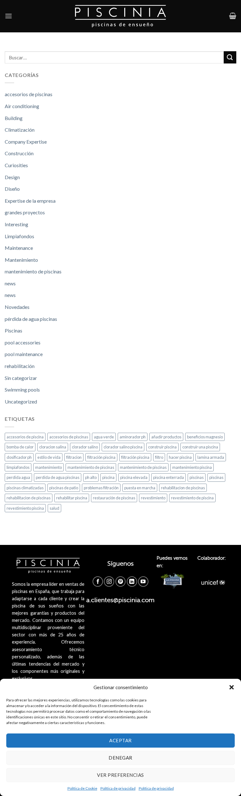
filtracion (74, 457)
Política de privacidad (118, 788)
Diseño (12, 189)
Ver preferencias (120, 775)
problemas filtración (101, 487)
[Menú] (8, 15)
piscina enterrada (168, 477)
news (10, 283)
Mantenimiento (21, 260)
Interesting (16, 224)
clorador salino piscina (123, 446)
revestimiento (153, 497)
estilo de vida (49, 457)
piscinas (197, 477)
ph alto (91, 477)
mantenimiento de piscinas (33, 271)
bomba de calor (20, 446)
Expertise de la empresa (30, 201)
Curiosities (16, 165)
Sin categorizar (21, 378)
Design (12, 177)
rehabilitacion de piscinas (183, 487)
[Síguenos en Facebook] (98, 581)
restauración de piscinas (114, 497)
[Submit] (230, 57)
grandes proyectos (25, 212)
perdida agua (18, 477)
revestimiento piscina (25, 508)
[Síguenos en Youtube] (143, 581)
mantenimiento (48, 467)
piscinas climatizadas (25, 487)
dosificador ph (19, 457)
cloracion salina (52, 446)
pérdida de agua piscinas (31, 319)
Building (14, 118)
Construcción (19, 153)
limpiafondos (18, 467)
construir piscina (162, 446)
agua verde (104, 436)
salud (54, 508)
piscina (108, 477)
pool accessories (22, 342)
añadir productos (166, 436)
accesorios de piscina (25, 436)
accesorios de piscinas (28, 94)
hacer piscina (180, 457)
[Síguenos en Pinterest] (120, 581)
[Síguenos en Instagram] (109, 581)
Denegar (120, 757)
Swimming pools (22, 390)
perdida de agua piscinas (57, 477)
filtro (159, 457)
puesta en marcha (139, 487)
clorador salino (85, 446)
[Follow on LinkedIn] (132, 581)
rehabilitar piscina (71, 497)
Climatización (20, 130)
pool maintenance (24, 354)
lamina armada (210, 457)
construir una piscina (200, 446)
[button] (231, 687)
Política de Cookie (82, 788)
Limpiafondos (19, 236)
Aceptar (120, 740)
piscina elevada (133, 477)
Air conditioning (22, 106)
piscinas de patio (63, 487)
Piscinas (13, 330)
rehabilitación (20, 366)
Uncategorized (21, 401)
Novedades (17, 307)
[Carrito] (232, 15)
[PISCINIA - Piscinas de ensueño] (120, 16)
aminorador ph (133, 436)
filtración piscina (101, 457)
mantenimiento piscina (192, 467)
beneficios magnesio (205, 436)
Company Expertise (26, 142)
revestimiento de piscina (192, 497)
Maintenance (19, 248)
